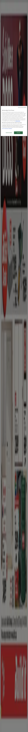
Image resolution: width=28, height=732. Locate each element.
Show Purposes (9, 132)
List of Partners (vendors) (7, 128)
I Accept (18, 132)
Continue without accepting (22, 107)
